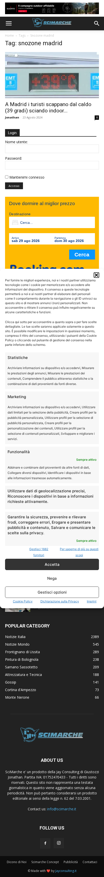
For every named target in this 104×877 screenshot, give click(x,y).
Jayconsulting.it (65, 871)
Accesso (14, 186)
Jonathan (12, 117)
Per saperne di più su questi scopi (79, 552)
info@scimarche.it (61, 809)
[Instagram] (59, 843)
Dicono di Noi (17, 862)
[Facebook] (45, 843)
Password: (13, 158)
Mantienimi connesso (26, 177)
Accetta (52, 564)
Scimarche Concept (45, 862)
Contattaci (90, 862)
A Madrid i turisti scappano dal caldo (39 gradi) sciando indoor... (48, 107)
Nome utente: (16, 141)
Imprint (91, 601)
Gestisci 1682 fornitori (38, 552)
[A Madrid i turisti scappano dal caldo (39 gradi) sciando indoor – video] (52, 75)
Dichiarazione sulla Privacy (59, 601)
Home (9, 35)
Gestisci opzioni (52, 592)
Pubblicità (71, 862)
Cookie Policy (23, 601)
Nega (52, 578)
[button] (96, 275)
